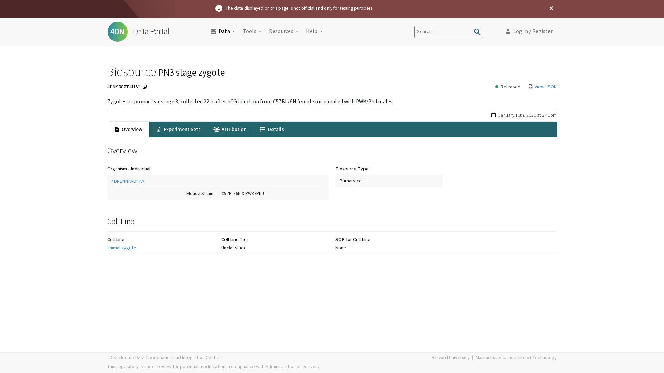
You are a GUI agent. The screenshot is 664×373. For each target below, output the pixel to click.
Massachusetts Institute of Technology (516, 358)
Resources (281, 31)
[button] (529, 32)
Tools (249, 31)
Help (311, 31)
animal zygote (121, 248)
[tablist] (332, 129)
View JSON (546, 87)
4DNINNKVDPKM (128, 181)
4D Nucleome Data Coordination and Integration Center (163, 358)
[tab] (128, 129)
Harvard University (450, 358)
